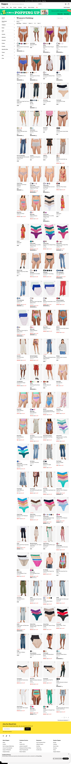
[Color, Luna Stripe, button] (46, 461)
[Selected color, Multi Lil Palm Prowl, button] (31, 128)
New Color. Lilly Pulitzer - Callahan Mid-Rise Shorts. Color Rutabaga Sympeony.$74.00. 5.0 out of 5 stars (23, 123)
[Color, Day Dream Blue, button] (59, 651)
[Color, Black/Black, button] (31, 651)
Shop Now (44, 1)
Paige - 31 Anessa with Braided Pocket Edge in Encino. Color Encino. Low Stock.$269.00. (49, 350)
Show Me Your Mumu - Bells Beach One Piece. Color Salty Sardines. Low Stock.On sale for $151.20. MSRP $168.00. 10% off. (49, 430)
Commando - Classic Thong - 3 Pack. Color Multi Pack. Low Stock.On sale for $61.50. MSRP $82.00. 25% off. (62, 619)
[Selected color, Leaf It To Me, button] (57, 183)
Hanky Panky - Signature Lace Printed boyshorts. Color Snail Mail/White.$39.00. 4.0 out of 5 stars (23, 179)
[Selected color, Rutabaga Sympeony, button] (18, 128)
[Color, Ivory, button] (46, 598)
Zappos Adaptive (56, 751)
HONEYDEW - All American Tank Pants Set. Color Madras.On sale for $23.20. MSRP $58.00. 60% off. (62, 538)
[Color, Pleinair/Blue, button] (46, 183)
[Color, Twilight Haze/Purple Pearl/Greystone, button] (23, 44)
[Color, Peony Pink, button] (34, 270)
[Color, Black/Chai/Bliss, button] (61, 241)
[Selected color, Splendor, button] (57, 72)
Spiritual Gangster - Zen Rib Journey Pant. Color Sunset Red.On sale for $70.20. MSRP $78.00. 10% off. (62, 294)
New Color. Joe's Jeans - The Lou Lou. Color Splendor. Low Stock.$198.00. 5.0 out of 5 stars (62, 68)
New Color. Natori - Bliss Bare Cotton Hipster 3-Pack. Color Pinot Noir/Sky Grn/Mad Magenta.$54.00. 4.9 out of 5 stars (62, 39)
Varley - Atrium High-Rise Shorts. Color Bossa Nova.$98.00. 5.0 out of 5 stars (36, 377)
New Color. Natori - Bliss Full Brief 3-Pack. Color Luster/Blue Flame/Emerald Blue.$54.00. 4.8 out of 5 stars (23, 68)
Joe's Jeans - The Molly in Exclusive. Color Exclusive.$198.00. (36, 456)
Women (30, 23)
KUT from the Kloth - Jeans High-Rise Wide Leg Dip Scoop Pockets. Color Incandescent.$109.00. (23, 151)
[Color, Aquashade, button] (19, 298)
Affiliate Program (39, 744)
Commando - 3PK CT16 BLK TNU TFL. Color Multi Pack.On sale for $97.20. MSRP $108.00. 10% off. (49, 674)
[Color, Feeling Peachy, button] (51, 270)
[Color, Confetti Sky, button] (48, 270)
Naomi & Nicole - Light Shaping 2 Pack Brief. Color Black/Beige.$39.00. (36, 646)
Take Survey (38, 748)
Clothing (24, 23)
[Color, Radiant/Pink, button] (34, 183)
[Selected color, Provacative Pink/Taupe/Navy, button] (44, 515)
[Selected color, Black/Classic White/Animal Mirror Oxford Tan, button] (18, 570)
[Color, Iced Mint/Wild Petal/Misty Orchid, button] (63, 44)
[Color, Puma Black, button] (48, 707)
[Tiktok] (6, 736)
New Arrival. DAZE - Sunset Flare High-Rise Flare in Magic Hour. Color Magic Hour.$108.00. (23, 95)
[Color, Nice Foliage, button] (49, 270)
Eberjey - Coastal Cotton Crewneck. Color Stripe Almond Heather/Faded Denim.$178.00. (62, 350)
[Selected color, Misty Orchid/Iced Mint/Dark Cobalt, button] (31, 298)
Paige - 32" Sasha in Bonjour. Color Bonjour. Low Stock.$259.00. (23, 646)
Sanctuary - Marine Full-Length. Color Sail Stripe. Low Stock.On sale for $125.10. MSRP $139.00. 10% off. (49, 456)
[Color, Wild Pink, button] (46, 707)
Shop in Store (66, 13)
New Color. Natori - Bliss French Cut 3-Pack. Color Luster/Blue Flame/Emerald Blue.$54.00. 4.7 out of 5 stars (36, 68)
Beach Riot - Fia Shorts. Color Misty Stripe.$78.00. (49, 123)
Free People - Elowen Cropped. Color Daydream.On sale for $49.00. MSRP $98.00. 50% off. (62, 456)
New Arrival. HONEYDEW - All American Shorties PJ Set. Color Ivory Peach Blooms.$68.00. (49, 68)
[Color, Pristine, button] (40, 382)
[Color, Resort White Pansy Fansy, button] (21, 128)
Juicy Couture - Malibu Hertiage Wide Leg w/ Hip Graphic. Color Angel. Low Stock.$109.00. (49, 538)
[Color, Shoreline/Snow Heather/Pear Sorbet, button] (19, 570)
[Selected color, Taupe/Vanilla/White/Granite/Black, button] (44, 212)
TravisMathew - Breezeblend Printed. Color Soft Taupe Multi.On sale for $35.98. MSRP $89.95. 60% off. (23, 377)
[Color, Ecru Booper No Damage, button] (38, 100)
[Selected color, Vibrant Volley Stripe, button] (31, 212)
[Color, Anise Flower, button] (36, 382)
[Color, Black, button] (49, 44)
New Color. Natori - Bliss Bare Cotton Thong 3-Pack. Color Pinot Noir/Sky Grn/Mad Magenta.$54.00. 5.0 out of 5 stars (49, 39)
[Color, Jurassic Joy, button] (46, 270)
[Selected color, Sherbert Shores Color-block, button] (31, 409)
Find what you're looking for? (63, 720)
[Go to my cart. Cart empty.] (68, 4)
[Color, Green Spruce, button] (33, 382)
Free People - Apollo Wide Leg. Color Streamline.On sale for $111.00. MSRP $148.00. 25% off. (23, 483)
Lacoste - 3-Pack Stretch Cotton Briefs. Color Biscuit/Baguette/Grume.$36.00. (62, 123)
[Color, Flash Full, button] (36, 100)
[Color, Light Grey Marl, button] (34, 382)
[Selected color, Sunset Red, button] (57, 298)
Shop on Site (60, 13)
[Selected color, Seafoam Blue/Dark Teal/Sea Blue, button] (18, 461)
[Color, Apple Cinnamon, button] (49, 598)
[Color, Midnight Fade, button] (63, 270)
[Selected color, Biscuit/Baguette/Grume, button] (57, 128)
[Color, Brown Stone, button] (48, 382)
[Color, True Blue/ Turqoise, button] (59, 156)
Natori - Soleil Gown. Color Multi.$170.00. (62, 208)
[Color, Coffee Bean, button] (38, 382)
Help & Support (67, 7)
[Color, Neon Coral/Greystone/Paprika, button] (21, 44)
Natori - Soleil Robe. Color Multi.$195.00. (23, 237)
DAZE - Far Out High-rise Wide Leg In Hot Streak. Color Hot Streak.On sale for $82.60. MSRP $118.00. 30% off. (62, 592)
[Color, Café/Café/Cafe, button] (27, 44)
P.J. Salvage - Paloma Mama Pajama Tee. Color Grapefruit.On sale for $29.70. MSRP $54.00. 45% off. (49, 565)
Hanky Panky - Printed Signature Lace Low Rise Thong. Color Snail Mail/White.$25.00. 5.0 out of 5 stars (49, 179)
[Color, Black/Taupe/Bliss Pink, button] (48, 515)
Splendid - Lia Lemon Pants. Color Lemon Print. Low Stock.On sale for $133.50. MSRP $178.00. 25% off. (23, 350)
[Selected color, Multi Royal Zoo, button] (57, 651)
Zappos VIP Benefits (7, 749)
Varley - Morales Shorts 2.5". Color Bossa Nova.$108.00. (49, 377)
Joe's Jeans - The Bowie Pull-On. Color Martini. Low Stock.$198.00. (23, 592)
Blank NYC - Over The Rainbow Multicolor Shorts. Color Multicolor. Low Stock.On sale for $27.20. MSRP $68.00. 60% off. (36, 674)
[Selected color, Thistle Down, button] (44, 598)
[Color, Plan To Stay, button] (34, 100)
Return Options (23, 751)
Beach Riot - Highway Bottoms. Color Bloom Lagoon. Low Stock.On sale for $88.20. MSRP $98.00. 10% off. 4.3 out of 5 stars (36, 323)
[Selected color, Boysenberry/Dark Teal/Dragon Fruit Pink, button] (31, 241)
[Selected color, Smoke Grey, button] (31, 270)
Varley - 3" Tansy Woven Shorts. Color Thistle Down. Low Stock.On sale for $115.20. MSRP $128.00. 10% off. (49, 592)
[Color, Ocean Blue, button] (36, 270)
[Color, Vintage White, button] (61, 298)
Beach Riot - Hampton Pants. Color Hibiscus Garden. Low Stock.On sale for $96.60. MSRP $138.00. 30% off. (62, 404)
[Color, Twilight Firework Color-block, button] (33, 409)
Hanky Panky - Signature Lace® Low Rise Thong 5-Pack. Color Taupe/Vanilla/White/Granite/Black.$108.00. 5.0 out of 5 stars (49, 208)
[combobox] (23, 4)
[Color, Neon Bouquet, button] (33, 212)
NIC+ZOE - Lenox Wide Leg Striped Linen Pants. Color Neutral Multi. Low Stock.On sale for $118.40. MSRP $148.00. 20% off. (49, 483)
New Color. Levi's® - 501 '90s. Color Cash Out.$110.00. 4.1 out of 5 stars (36, 95)
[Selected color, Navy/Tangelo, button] (57, 156)
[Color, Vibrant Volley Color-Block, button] (34, 409)
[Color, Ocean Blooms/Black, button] (33, 183)
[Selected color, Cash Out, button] (31, 100)
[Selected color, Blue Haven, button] (57, 270)
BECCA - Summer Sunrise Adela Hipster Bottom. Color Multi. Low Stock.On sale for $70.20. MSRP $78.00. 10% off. (62, 323)
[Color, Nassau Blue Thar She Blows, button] (33, 128)
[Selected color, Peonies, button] (44, 270)
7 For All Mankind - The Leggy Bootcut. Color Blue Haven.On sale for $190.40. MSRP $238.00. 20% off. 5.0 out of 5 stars (62, 266)
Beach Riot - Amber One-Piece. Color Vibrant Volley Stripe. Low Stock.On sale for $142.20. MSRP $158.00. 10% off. (23, 208)
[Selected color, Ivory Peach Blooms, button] (44, 72)
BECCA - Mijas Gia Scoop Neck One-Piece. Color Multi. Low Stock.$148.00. (62, 565)
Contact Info (22, 744)
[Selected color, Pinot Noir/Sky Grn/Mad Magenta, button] (44, 44)
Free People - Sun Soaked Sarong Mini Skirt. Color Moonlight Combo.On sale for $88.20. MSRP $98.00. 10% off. (36, 483)
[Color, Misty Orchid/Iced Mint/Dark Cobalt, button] (61, 44)
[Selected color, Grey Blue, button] (57, 679)
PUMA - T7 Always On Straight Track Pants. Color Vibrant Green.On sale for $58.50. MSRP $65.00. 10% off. (49, 702)
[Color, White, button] (34, 327)
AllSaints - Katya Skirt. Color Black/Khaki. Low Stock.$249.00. (49, 151)
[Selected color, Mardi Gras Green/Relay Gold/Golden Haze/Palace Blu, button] (31, 570)
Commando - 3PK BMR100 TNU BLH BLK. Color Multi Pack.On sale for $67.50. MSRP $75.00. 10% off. (23, 674)
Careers (4, 744)
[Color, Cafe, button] (48, 44)
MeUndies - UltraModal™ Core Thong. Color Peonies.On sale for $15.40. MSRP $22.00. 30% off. (49, 266)
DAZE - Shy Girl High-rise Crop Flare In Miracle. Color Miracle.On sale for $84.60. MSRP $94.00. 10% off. (36, 592)
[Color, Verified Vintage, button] (33, 100)
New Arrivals (55, 746)
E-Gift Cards (39, 749)
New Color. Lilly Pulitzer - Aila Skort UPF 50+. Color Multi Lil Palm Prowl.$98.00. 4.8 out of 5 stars (36, 123)
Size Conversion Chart (40, 742)
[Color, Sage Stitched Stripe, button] (59, 544)
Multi (38, 23)
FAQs (21, 742)
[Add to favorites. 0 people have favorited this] (28, 27)
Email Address (7, 728)
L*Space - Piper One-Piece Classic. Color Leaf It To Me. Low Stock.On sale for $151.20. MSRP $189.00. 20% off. (62, 179)
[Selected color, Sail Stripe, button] (44, 461)
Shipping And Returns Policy (25, 748)
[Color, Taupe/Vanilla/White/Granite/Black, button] (46, 241)
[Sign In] (65, 4)
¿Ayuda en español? (24, 746)
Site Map (38, 746)
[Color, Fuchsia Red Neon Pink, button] (33, 707)
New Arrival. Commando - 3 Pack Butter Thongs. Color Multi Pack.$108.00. (62, 95)
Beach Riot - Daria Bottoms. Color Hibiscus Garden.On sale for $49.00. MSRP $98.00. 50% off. (62, 377)
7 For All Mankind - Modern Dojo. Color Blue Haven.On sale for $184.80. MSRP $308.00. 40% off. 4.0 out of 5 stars (23, 294)
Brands (54, 742)
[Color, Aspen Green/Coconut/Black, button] (19, 44)
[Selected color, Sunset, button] (44, 651)
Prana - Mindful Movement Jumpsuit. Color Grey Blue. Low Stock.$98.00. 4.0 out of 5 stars (62, 674)
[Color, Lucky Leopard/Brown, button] (36, 183)
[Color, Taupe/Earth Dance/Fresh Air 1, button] (49, 515)
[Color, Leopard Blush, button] (33, 270)
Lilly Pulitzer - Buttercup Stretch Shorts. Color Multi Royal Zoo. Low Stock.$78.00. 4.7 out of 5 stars (62, 646)
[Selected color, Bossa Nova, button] (31, 382)
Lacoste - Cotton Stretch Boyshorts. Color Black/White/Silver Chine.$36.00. (36, 151)
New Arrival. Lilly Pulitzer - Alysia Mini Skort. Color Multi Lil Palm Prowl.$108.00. (36, 39)
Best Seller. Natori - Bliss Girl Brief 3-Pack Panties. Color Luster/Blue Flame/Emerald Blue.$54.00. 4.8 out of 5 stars (23, 39)
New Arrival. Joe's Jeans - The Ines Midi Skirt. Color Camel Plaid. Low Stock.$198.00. (49, 95)
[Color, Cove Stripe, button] (33, 327)
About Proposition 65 (24, 749)
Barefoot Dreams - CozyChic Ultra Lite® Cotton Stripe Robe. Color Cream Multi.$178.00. (36, 538)
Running (55, 748)
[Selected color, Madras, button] (57, 544)
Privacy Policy (39, 756)
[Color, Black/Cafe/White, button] (25, 72)
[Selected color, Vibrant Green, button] (44, 707)
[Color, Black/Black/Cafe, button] (46, 44)
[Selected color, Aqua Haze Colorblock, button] (31, 707)
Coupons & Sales (6, 751)
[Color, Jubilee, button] (59, 72)
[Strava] (9, 736)
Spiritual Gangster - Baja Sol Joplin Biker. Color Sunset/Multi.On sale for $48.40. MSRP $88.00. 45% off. (36, 350)
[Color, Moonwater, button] (59, 270)
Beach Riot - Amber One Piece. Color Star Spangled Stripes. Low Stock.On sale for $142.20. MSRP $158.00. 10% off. (49, 323)
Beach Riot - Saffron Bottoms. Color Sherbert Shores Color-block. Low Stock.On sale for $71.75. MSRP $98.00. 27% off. (23, 404)
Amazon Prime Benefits (7, 748)
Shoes (54, 749)
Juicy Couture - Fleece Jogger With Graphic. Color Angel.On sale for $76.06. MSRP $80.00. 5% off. (23, 702)
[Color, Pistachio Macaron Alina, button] (19, 128)
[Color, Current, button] (61, 270)
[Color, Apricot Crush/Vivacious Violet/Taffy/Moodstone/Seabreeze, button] (46, 212)
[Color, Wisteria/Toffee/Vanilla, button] (46, 515)
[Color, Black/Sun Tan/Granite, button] (33, 241)
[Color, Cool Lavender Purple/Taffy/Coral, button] (59, 515)
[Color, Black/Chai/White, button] (59, 241)
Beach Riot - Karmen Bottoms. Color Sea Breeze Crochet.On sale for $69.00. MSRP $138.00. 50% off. (23, 430)
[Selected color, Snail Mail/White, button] (31, 183)
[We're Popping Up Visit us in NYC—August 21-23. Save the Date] (35, 12)
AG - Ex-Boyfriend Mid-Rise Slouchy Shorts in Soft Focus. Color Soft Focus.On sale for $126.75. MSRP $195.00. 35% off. (62, 702)
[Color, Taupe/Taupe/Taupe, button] (53, 515)
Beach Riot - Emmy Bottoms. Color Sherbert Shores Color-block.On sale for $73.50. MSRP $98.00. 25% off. (36, 404)
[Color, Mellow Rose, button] (48, 598)
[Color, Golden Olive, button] (46, 382)
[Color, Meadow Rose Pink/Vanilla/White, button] (19, 461)
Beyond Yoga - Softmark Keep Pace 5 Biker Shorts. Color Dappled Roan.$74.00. (23, 266)
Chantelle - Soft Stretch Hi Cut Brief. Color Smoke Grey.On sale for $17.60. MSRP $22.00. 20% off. (36, 266)
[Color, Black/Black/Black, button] (25, 44)
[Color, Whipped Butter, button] (46, 651)
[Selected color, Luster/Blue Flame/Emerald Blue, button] (18, 44)
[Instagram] (3, 736)
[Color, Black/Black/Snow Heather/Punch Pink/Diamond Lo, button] (33, 570)
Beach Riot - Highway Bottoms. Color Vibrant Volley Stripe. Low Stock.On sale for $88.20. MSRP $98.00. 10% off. (36, 208)
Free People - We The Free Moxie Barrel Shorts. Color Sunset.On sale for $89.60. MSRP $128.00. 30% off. (49, 646)
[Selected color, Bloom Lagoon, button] (31, 327)
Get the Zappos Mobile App (8, 746)
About (4, 742)
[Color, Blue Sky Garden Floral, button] (46, 72)
